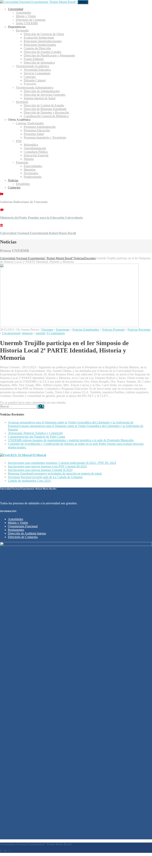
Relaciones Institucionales (40, 44)
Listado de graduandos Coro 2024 (29, 480)
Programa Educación (37, 130)
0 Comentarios (56, 333)
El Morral (39, 455)
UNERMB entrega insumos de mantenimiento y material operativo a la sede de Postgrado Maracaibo (71, 440)
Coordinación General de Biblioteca (46, 116)
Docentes (47, 329)
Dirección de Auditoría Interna (27, 533)
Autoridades (23, 12)
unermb (40, 333)
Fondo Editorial (33, 59)
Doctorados (31, 173)
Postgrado (22, 162)
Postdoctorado (33, 176)
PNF (19, 141)
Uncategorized (11, 333)
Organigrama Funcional (23, 526)
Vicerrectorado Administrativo (34, 87)
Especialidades (33, 166)
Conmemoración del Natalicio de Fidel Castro (36, 436)
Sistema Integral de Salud (39, 98)
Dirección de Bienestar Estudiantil (45, 109)
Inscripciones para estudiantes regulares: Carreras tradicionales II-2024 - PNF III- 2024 (62, 462)
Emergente (62, 329)
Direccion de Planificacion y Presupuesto (49, 55)
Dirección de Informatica (39, 62)
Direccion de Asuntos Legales (42, 52)
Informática (31, 144)
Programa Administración (40, 126)
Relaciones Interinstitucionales (43, 41)
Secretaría (22, 101)
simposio (27, 333)
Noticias (13, 180)
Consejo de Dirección (37, 48)
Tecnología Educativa (37, 69)
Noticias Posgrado (113, 329)
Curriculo (30, 77)
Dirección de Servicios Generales (44, 94)
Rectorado (22, 30)
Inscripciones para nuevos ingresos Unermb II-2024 (40, 470)
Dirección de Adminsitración (42, 91)
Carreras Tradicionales (30, 123)
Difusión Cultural (35, 80)
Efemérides (23, 184)
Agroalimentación (35, 148)
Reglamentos (16, 529)
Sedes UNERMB (27, 23)
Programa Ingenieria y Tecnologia (45, 137)
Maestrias (30, 169)
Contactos (14, 187)
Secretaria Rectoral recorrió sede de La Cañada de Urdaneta (45, 477)
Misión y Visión (26, 16)
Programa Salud (34, 134)
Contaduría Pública (36, 151)
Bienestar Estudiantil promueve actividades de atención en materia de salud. (55, 473)
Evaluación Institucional (39, 37)
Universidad (15, 9)
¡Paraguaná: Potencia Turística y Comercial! (35, 433)
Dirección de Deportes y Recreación (46, 112)
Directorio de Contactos (31, 19)
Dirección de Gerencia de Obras (44, 34)
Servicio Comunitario (37, 73)
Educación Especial (36, 155)
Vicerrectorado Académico (32, 66)
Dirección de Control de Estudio (44, 105)
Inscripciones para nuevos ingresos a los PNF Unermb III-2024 (47, 466)
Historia (29, 159)
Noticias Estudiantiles (85, 329)
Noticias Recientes (139, 329)
